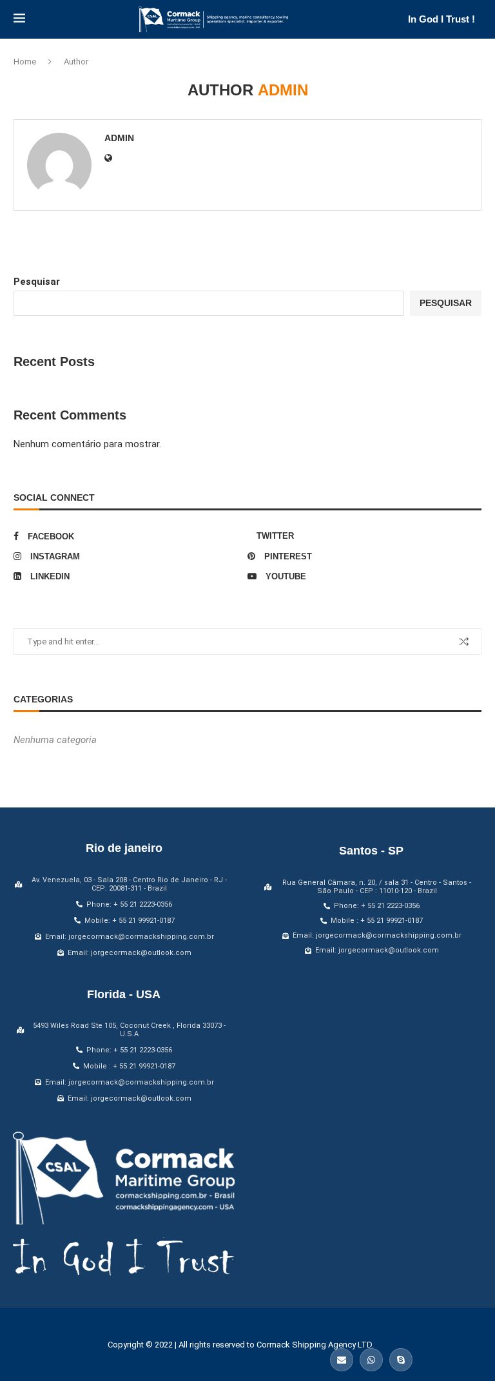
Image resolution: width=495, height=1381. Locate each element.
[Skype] (401, 1360)
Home (25, 61)
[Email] (341, 1360)
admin (119, 138)
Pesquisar (37, 281)
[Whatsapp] (371, 1360)
